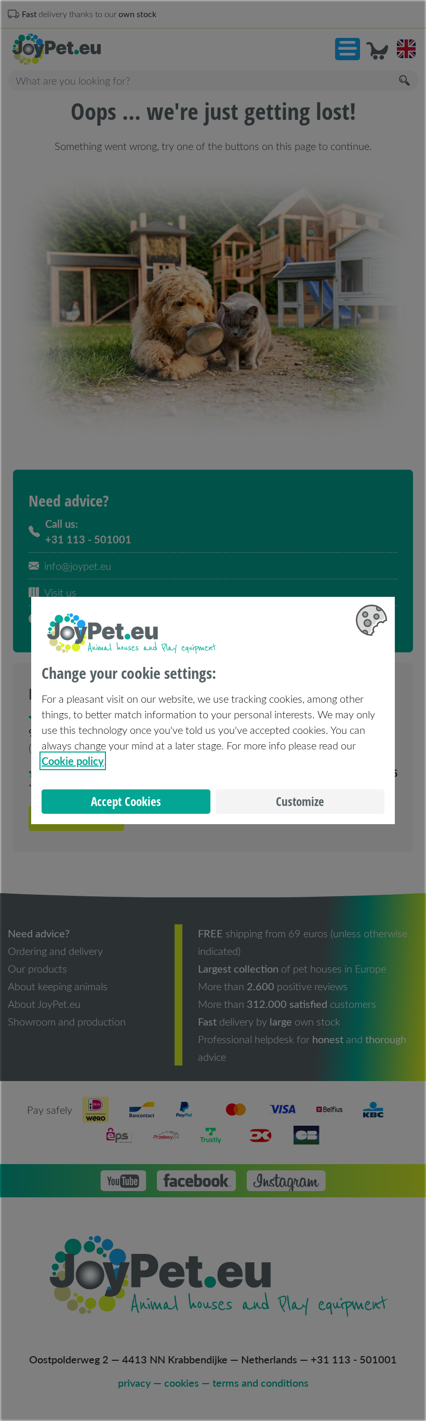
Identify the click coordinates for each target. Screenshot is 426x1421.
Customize (300, 802)
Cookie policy (73, 761)
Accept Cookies (126, 802)
